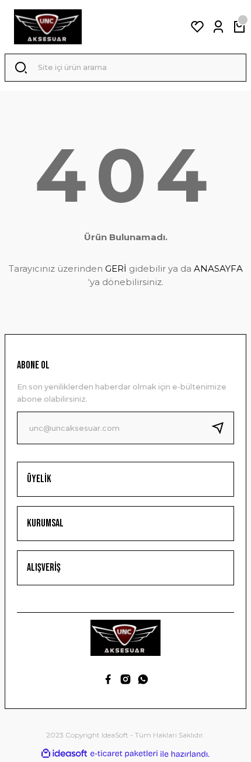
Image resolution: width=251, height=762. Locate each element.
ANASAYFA (218, 268)
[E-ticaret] (124, 754)
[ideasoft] (64, 754)
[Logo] (48, 26)
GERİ (116, 268)
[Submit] (222, 428)
